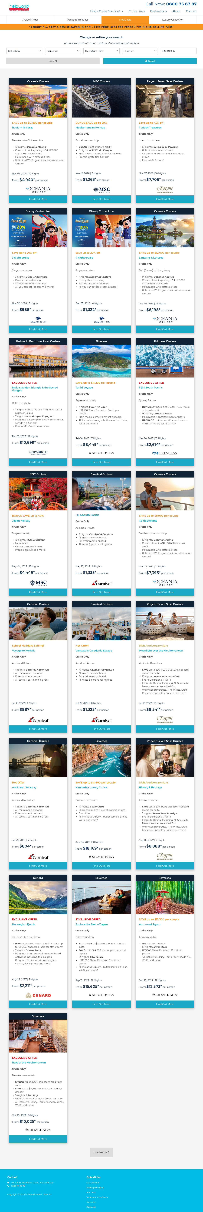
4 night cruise (84, 257)
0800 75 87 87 (181, 4)
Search (151, 61)
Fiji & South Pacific (151, 387)
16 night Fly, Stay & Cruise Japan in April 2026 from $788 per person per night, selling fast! (101, 27)
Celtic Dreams (148, 520)
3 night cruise (20, 257)
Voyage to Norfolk (23, 650)
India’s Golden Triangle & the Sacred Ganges (35, 389)
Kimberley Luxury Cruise (91, 787)
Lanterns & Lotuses (151, 257)
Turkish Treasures (150, 127)
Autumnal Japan (149, 924)
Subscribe (91, 1207)
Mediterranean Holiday (90, 127)
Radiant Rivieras (22, 127)
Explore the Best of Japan (91, 924)
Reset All (53, 61)
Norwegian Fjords (23, 924)
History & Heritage (150, 787)
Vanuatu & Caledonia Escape (93, 650)
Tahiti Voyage (84, 387)
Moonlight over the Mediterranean (161, 650)
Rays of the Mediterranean (29, 1062)
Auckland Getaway (24, 787)
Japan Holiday (21, 520)
